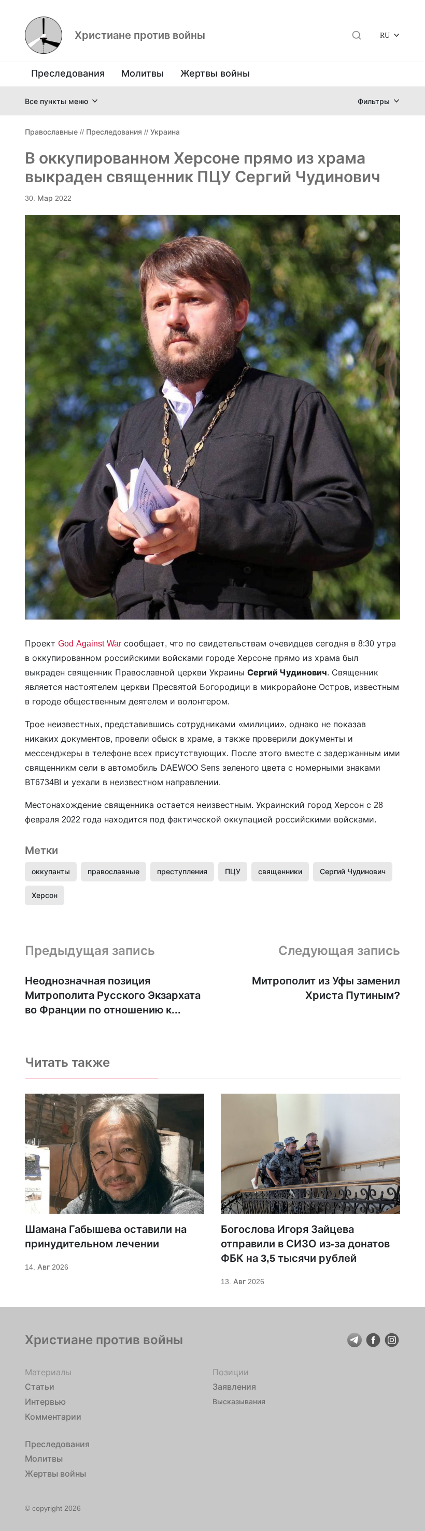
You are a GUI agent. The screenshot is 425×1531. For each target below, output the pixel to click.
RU (385, 35)
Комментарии (53, 1416)
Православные (51, 131)
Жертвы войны (215, 73)
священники (280, 871)
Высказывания (238, 1401)
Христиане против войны (140, 35)
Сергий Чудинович (353, 871)
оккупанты (51, 871)
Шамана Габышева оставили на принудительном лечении (106, 1236)
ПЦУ (232, 871)
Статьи (39, 1386)
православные (113, 871)
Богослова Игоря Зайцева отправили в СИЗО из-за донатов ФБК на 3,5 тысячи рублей (305, 1243)
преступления (182, 871)
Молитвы (142, 73)
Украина (165, 131)
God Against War (89, 643)
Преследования (68, 73)
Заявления (234, 1386)
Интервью (45, 1401)
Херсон (45, 895)
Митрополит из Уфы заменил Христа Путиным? (326, 988)
